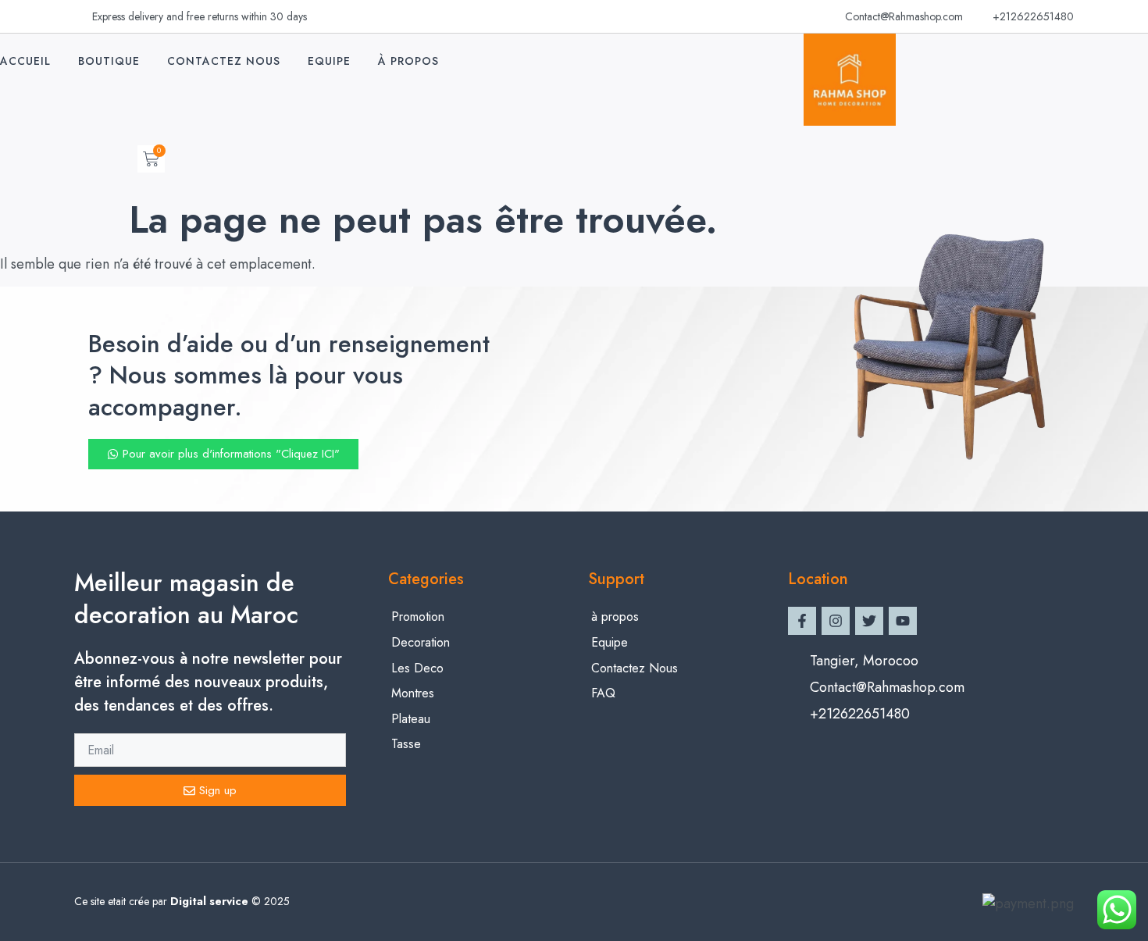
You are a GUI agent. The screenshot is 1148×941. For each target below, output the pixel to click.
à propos (408, 61)
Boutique (109, 61)
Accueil (25, 61)
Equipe (329, 61)
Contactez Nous (223, 61)
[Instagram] (836, 621)
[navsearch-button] (114, 159)
